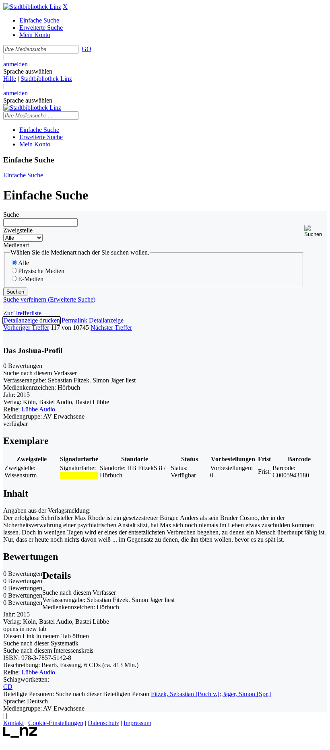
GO (86, 48)
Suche (11, 214)
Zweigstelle (18, 230)
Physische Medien (41, 270)
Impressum (137, 722)
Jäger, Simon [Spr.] (247, 693)
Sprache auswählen (27, 71)
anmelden (15, 64)
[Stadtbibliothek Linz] (32, 6)
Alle (23, 262)
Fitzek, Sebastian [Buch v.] (185, 693)
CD (7, 686)
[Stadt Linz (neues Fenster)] (20, 735)
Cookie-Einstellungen (55, 722)
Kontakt (13, 722)
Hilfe (9, 78)
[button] (315, 231)
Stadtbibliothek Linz (46, 78)
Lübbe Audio (38, 409)
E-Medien (30, 278)
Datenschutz (103, 722)
